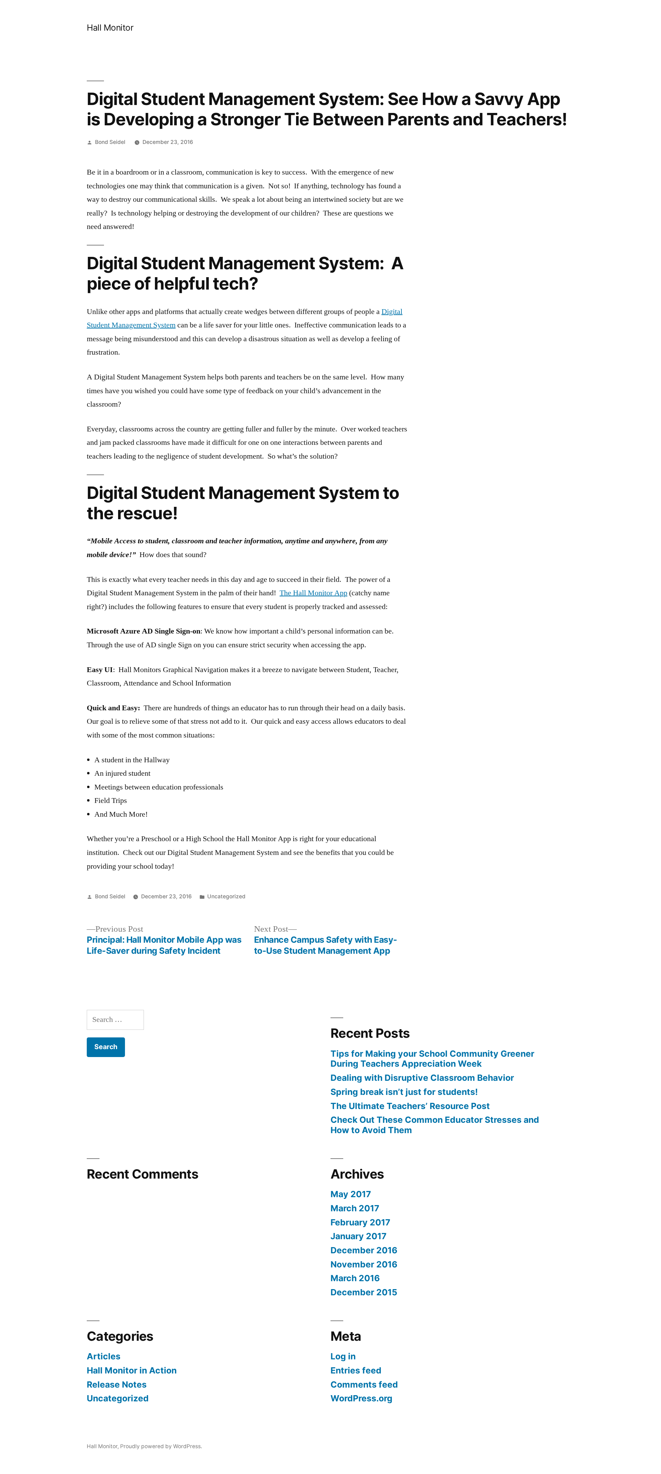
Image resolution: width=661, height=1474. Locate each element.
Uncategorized (226, 896)
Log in (343, 1356)
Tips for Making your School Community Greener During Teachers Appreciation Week (432, 1058)
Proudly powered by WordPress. (161, 1446)
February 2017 (360, 1222)
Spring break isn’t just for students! (404, 1092)
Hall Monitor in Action (132, 1370)
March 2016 (355, 1278)
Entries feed (355, 1370)
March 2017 (354, 1208)
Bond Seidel (110, 142)
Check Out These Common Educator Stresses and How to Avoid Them (434, 1125)
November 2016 (363, 1264)
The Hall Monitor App (313, 593)
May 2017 (350, 1194)
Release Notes (117, 1384)
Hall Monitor (110, 27)
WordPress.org (361, 1398)
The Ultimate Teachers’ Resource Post (410, 1106)
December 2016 (363, 1250)
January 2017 (358, 1236)
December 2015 (363, 1292)
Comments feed (364, 1384)
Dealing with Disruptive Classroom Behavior (422, 1078)
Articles (103, 1356)
